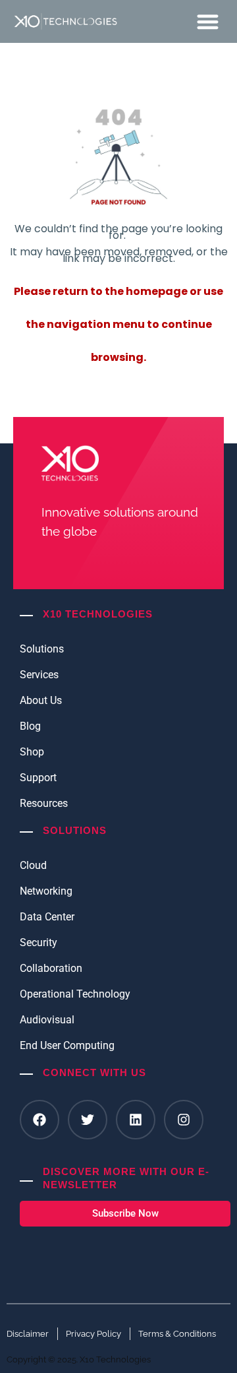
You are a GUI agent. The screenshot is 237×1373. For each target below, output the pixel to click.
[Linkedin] (135, 1119)
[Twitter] (87, 1119)
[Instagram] (183, 1119)
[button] (208, 21)
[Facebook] (39, 1119)
